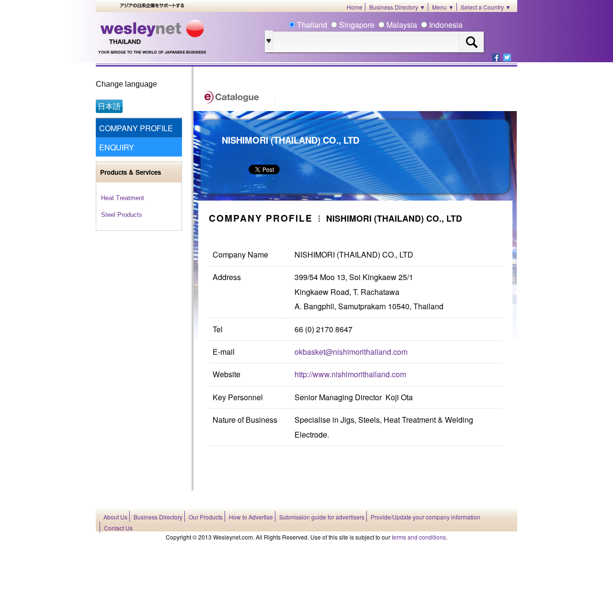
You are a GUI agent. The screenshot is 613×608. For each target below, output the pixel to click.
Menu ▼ (443, 7)
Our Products (206, 517)
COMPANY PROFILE (136, 128)
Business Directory (158, 517)
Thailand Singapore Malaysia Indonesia (379, 24)
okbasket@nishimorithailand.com (351, 351)
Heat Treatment (122, 198)
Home (355, 7)
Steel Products (121, 214)
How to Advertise (251, 517)
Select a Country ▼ (486, 7)
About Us (115, 517)
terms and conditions (419, 537)
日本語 (109, 106)
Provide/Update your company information (425, 517)
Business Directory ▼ (397, 7)
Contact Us (118, 528)
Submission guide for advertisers (321, 517)
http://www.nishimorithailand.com (350, 374)
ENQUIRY (116, 147)
